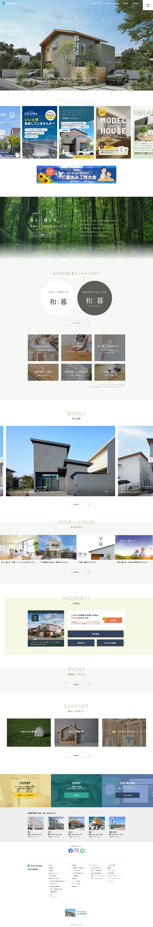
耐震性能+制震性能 (55, 886)
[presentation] (2, 132)
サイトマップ (110, 881)
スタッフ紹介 (76, 870)
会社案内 (74, 865)
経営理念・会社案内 (78, 868)
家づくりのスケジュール (97, 878)
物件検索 (51, 868)
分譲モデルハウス (53, 873)
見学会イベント (101, 3)
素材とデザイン (54, 883)
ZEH (51, 894)
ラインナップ (53, 897)
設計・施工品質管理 (96, 873)
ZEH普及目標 (110, 873)
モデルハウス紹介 (76, 883)
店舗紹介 (109, 868)
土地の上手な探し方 (96, 868)
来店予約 (127, 3)
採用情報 (75, 876)
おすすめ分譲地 (52, 876)
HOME (50, 865)
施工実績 (74, 878)
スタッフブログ (111, 870)
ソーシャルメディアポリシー (114, 878)
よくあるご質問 (111, 865)
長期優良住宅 (53, 891)
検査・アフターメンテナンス (98, 876)
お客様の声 (74, 886)
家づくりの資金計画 (96, 870)
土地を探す (136, 3)
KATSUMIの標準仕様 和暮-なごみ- (58, 881)
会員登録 (51, 870)
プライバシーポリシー (112, 876)
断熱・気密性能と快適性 (56, 889)
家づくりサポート (94, 865)
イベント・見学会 (76, 881)
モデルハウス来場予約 (115, 3)
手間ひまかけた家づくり (55, 878)
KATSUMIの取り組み (78, 873)
